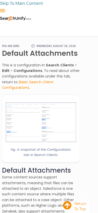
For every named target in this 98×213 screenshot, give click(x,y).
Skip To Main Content (21, 3)
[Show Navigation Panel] (2, 10)
